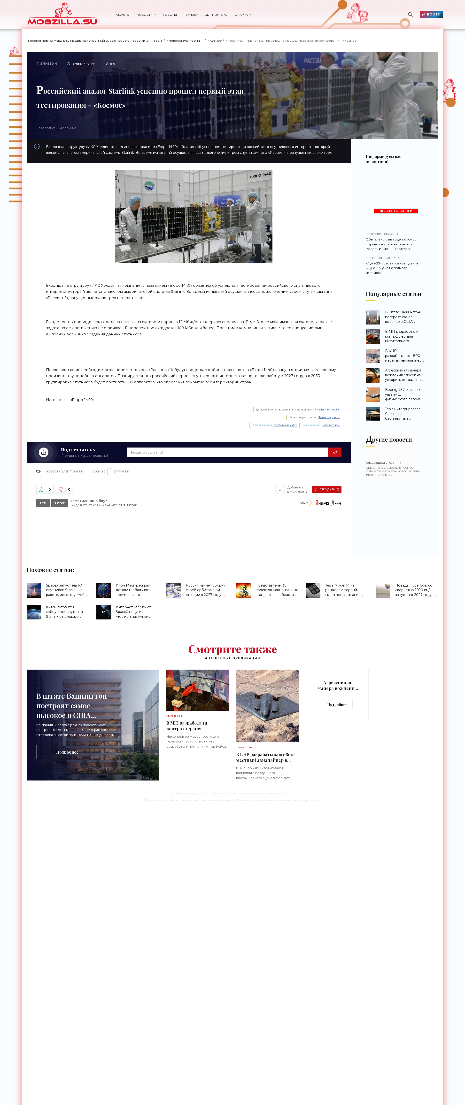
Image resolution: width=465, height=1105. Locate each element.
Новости (145, 14)
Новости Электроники (186, 40)
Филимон (46, 63)
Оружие (241, 14)
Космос (216, 40)
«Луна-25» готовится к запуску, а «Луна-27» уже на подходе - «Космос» (392, 265)
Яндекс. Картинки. (329, 417)
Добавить (297, 489)
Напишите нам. (331, 425)
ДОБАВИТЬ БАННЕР (396, 211)
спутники (121, 471)
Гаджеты (122, 14)
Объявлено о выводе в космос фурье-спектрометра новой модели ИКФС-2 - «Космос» (391, 241)
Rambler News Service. (327, 409)
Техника (191, 14)
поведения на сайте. (285, 425)
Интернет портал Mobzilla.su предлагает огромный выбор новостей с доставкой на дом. (95, 40)
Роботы (170, 14)
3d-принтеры (216, 14)
